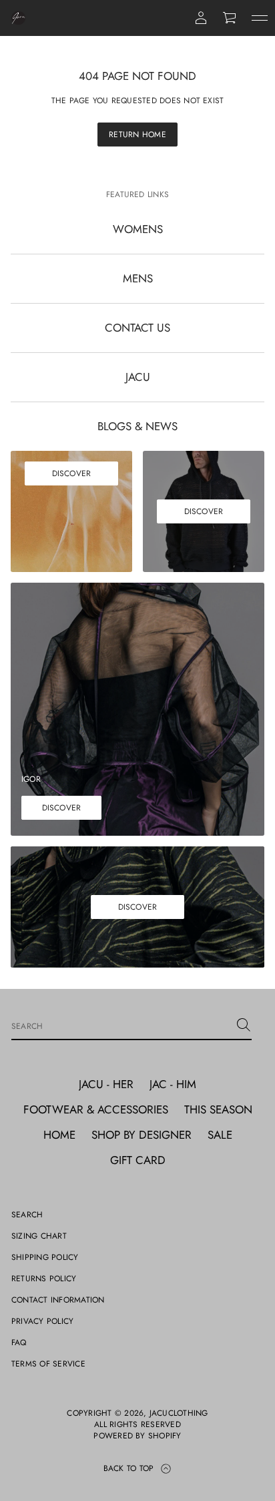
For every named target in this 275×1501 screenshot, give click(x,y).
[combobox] (120, 1025)
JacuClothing (179, 1413)
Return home (137, 135)
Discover (71, 473)
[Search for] (244, 1025)
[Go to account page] (201, 18)
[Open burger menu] (260, 18)
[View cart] (230, 18)
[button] (230, 18)
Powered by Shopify (137, 1436)
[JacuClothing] (18, 18)
